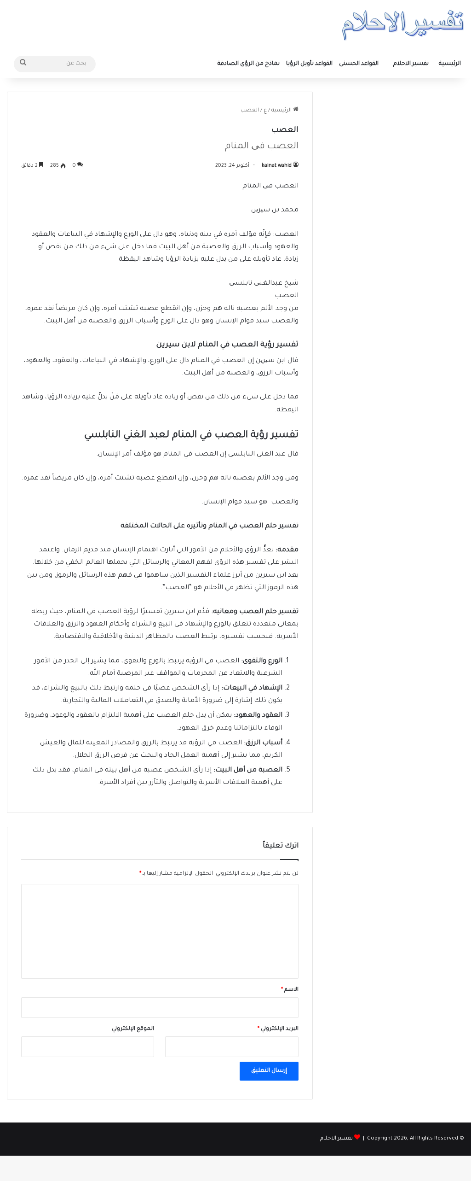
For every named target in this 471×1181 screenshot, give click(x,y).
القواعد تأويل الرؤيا (309, 64)
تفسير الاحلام (411, 64)
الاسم (290, 990)
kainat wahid (277, 166)
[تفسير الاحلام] (402, 25)
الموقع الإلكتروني (133, 1029)
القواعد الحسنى (359, 64)
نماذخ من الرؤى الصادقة (249, 64)
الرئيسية (450, 64)
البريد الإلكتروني (278, 1029)
